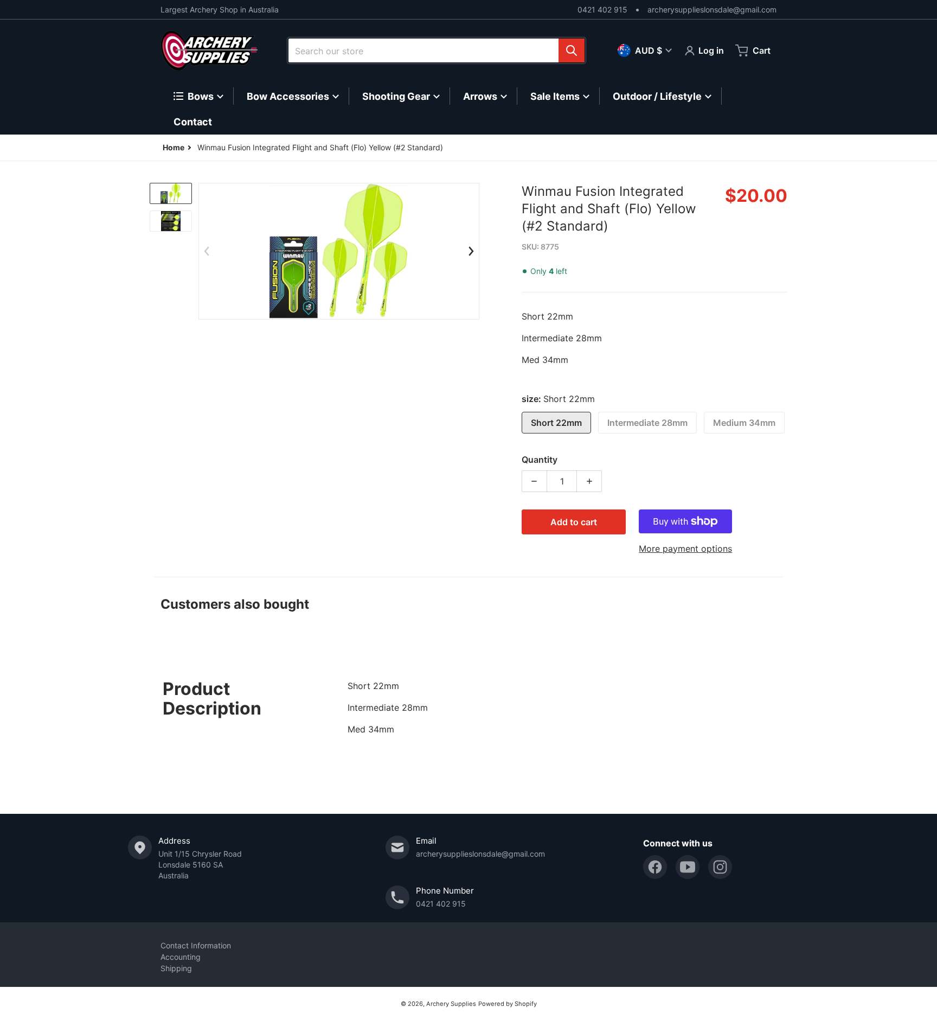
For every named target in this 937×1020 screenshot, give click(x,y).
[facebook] (655, 867)
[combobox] (436, 50)
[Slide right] (471, 251)
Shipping (176, 968)
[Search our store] (572, 50)
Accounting (181, 956)
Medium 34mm (744, 422)
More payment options (685, 548)
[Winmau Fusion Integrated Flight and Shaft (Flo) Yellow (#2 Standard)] (171, 193)
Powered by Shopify (507, 1004)
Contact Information (196, 945)
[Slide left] (206, 251)
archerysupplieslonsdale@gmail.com (711, 9)
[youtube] (687, 867)
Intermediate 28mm (647, 422)
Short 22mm (556, 422)
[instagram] (720, 867)
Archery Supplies (451, 1004)
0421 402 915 (602, 9)
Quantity (539, 459)
